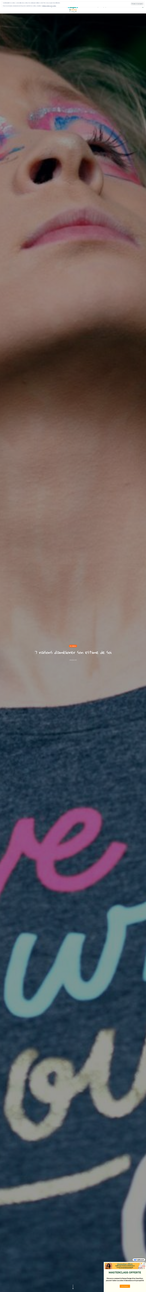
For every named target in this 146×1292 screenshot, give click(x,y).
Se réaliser (73, 646)
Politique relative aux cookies (49, 5)
